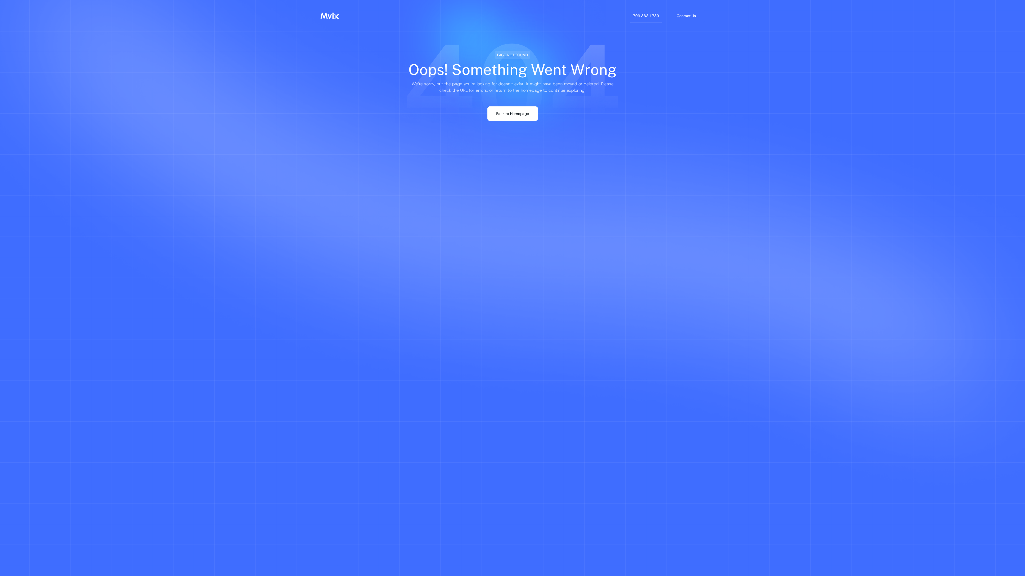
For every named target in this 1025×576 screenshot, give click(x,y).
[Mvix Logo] (329, 16)
